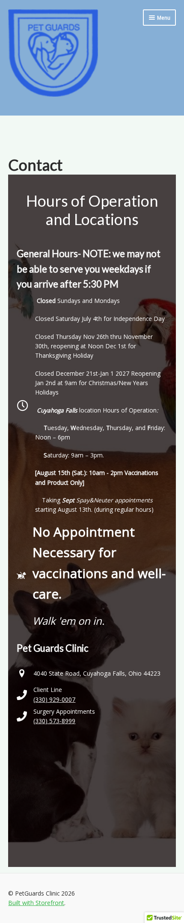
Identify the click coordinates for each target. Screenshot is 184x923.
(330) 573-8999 (54, 721)
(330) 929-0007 (54, 699)
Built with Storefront (36, 903)
